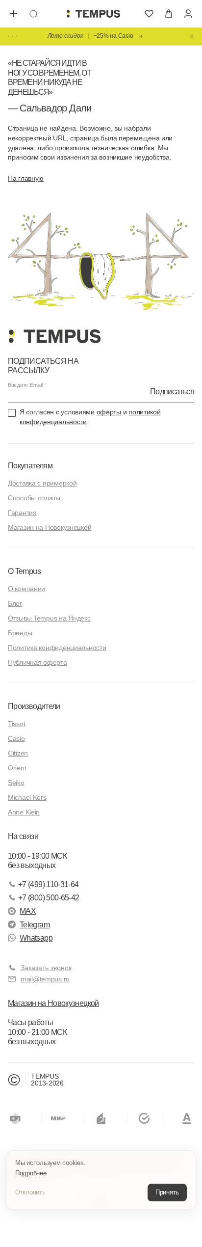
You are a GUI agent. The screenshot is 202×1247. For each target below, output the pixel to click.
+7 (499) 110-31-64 (48, 884)
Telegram (35, 925)
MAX (28, 911)
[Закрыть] (191, 36)
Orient (17, 768)
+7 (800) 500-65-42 (48, 898)
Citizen (18, 753)
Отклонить (30, 1192)
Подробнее (31, 1173)
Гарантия (22, 512)
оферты (109, 412)
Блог (15, 603)
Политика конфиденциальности (57, 647)
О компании (26, 589)
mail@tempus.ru (45, 979)
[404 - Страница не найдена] (93, 14)
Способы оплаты (34, 498)
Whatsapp (36, 938)
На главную (26, 178)
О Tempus (24, 571)
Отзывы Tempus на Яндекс (49, 618)
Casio (16, 738)
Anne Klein (24, 812)
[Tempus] (54, 336)
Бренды (20, 633)
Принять (167, 1192)
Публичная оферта (37, 662)
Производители (34, 706)
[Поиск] (33, 13)
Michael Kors (27, 797)
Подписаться (172, 391)
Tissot (16, 724)
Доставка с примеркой (42, 483)
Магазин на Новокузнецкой (49, 527)
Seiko (16, 782)
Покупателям (30, 465)
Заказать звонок (46, 968)
